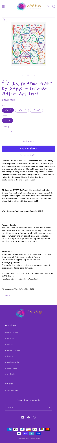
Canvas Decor (11, 368)
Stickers (9, 356)
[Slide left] (23, 75)
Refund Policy (11, 391)
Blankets (9, 344)
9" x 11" (8, 110)
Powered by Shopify (35, 438)
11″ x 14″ (36, 110)
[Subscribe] (49, 407)
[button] (3, 6)
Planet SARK (25, 438)
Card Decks (10, 374)
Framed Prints (11, 332)
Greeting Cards (12, 362)
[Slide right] (34, 75)
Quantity (5, 127)
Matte (7, 120)
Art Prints (9, 338)
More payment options (29, 155)
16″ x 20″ (22, 110)
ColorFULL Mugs (12, 350)
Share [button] (7, 295)
